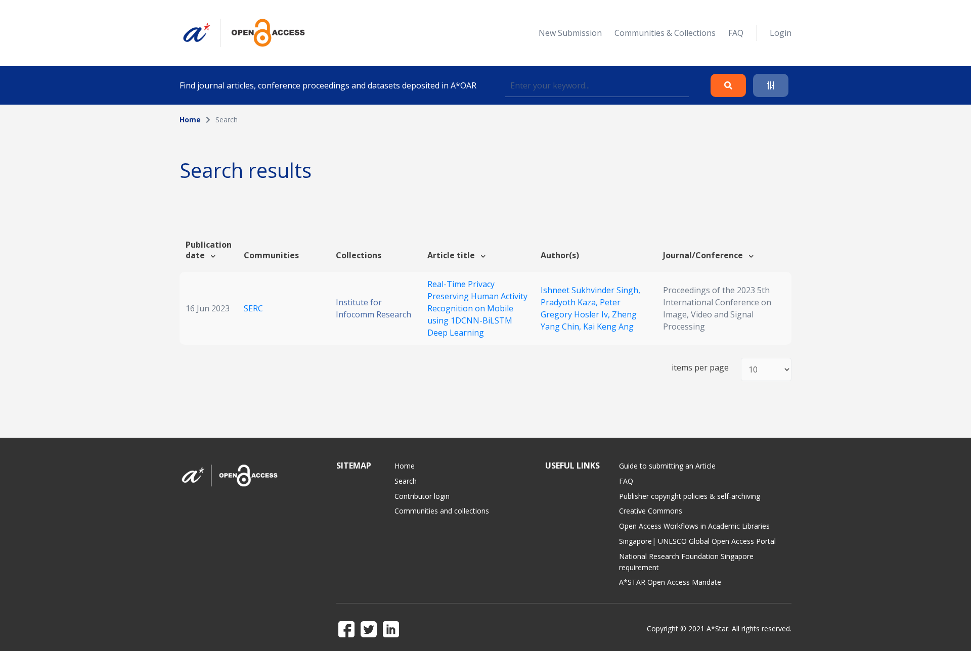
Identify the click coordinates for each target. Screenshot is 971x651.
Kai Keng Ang (608, 326)
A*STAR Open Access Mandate (670, 582)
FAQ (735, 32)
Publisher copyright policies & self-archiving (689, 496)
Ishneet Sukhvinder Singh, (590, 290)
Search (405, 481)
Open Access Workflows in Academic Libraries (694, 526)
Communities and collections (441, 511)
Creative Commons (650, 511)
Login (780, 32)
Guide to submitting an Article (667, 466)
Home (190, 119)
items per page (700, 367)
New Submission (570, 32)
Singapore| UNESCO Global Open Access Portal (697, 541)
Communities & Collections (665, 32)
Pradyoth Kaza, (570, 302)
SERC (253, 308)
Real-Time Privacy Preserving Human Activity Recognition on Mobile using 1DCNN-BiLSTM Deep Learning (477, 308)
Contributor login (422, 496)
